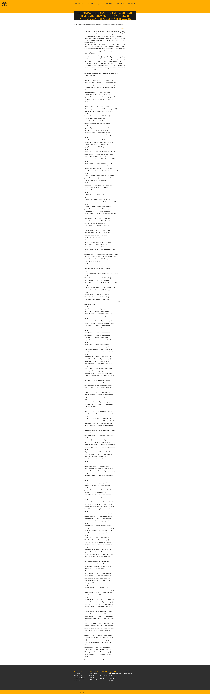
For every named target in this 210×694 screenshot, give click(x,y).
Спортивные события (127, 674)
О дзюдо (99, 4)
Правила (112, 680)
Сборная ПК (103, 672)
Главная (75, 24)
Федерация (79, 3)
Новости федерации (81, 24)
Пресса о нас (93, 679)
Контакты (131, 3)
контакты (78, 672)
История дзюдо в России (115, 677)
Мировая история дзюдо (115, 674)
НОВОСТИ (109, 3)
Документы (93, 673)
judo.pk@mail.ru (79, 675)
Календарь (120, 3)
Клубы (91, 677)
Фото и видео (102, 678)
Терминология (114, 682)
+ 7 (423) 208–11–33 (79, 673)
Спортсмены (104, 675)
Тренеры (92, 675)
